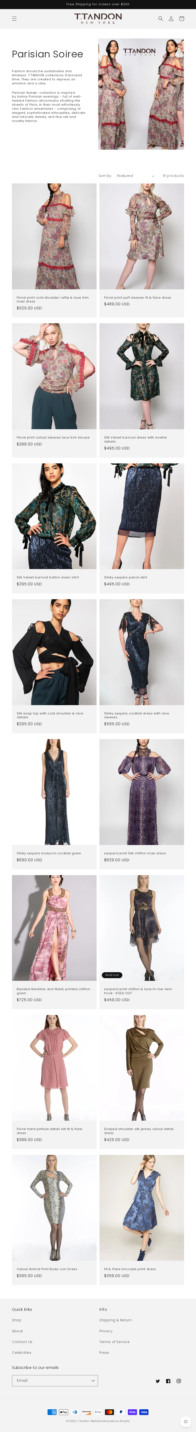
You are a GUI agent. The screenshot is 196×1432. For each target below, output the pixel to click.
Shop (16, 1320)
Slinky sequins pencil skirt (125, 578)
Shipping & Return (115, 1320)
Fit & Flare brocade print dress (130, 1269)
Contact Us (22, 1341)
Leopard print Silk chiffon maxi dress (135, 853)
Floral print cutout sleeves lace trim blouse (53, 438)
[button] (14, 18)
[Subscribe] (92, 1380)
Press (104, 1352)
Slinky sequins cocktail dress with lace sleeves (136, 716)
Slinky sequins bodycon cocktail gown (49, 853)
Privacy (106, 1331)
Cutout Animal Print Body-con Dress (47, 1269)
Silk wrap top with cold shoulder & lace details (50, 716)
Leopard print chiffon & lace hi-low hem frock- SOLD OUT (138, 991)
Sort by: (105, 175)
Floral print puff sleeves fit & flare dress (137, 298)
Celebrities (22, 1352)
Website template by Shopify (110, 1421)
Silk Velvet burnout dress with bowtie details (135, 440)
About (17, 1331)
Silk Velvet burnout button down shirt (48, 578)
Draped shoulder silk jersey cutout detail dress (139, 1131)
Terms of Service (114, 1341)
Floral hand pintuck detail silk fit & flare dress (49, 1131)
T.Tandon (83, 1421)
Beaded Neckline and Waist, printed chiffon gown (53, 991)
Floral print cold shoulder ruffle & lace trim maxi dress (53, 300)
